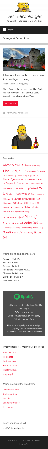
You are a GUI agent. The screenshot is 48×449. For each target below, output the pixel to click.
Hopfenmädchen (11, 365)
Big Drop (20, 171)
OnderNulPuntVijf (13, 217)
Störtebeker (26, 228)
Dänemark (22, 176)
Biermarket (8, 407)
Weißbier (13, 232)
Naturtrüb (32, 207)
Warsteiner (38, 228)
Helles (19, 188)
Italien (11, 194)
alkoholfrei (14, 165)
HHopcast (8, 357)
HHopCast (30, 188)
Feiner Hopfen (9, 352)
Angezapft (8, 374)
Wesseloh (28, 233)
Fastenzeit (20, 179)
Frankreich (32, 180)
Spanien (16, 228)
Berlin (36, 166)
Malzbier (21, 203)
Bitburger (31, 171)
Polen (18, 223)
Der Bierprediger (24, 16)
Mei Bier (7, 398)
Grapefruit (12, 183)
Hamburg (23, 183)
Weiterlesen (10, 103)
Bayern (29, 165)
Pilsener (8, 223)
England (33, 175)
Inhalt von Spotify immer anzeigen (25, 325)
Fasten (8, 179)
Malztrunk (33, 203)
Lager (9, 199)
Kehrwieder (25, 193)
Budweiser (11, 176)
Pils (31, 217)
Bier (8, 171)
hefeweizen (36, 183)
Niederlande (11, 211)
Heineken (8, 188)
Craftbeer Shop (10, 394)
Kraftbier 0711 (9, 361)
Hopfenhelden (10, 370)
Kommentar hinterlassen (18, 113)
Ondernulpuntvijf (11, 390)
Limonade (9, 203)
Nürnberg (24, 212)
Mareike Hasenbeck (13, 207)
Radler (30, 223)
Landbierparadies (27, 198)
